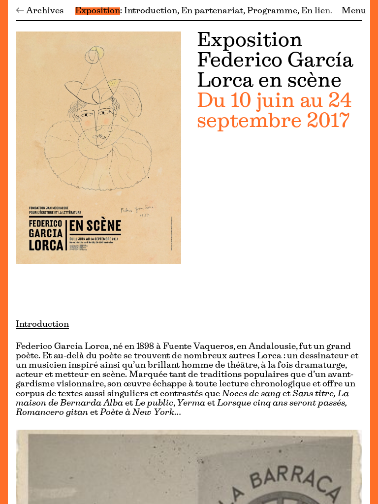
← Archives (39, 11)
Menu (354, 11)
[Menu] (4, 252)
